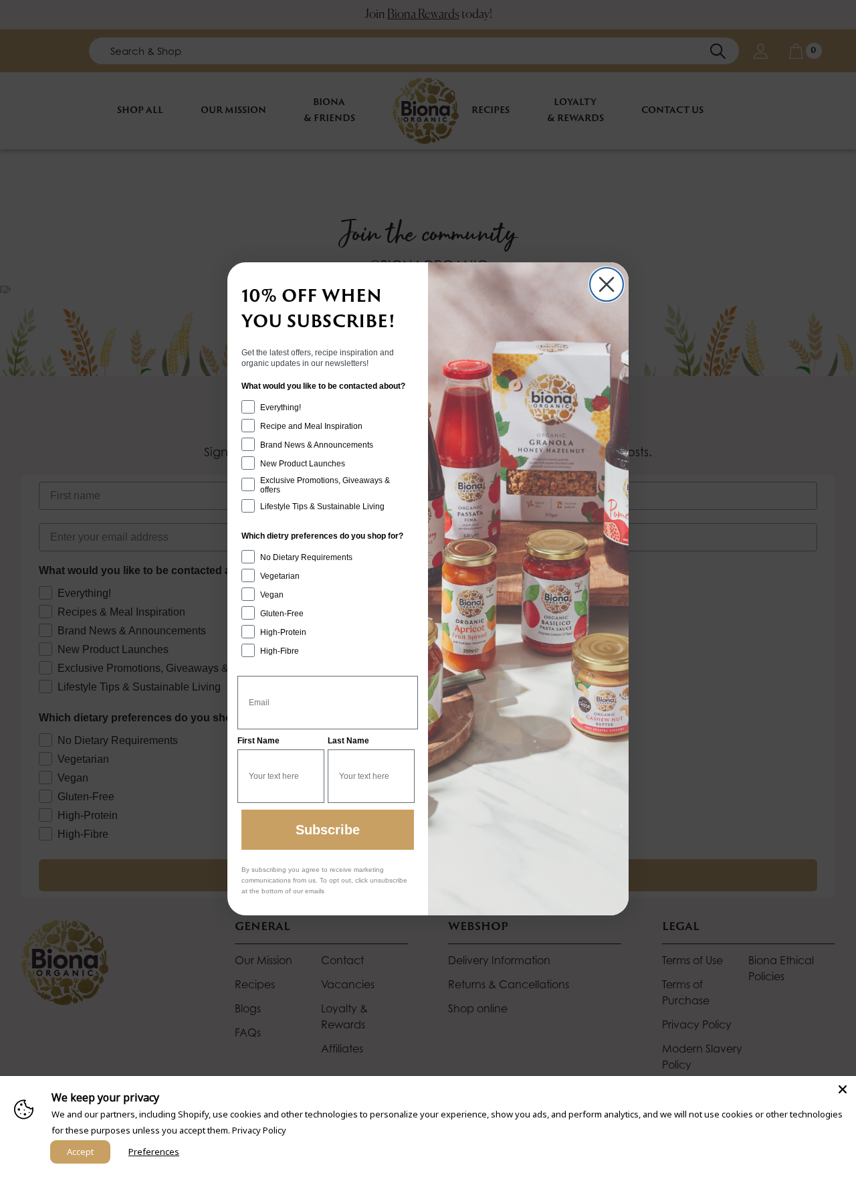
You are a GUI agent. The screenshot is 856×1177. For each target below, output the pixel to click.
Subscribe (328, 829)
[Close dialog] (606, 284)
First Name (258, 740)
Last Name (348, 740)
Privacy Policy (259, 1130)
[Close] (842, 1089)
